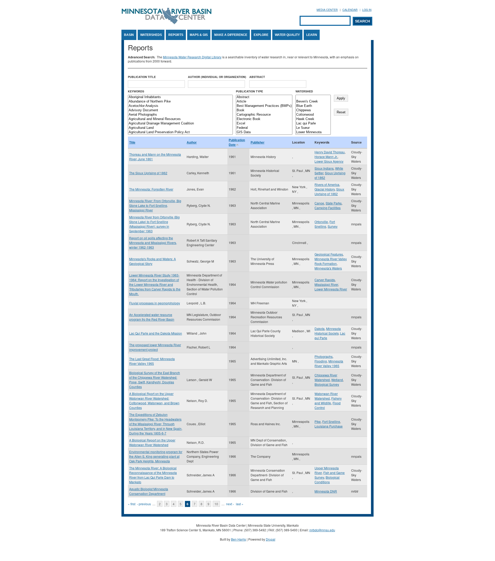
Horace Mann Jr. (326, 156)
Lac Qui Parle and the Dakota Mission (155, 333)
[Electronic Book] (264, 119)
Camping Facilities (328, 208)
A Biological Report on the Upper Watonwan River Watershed (152, 442)
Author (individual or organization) (217, 77)
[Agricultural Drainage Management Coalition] (180, 123)
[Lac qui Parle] (313, 123)
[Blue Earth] (313, 106)
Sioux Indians (324, 168)
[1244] (313, 97)
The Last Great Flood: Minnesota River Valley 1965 (152, 361)
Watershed (304, 91)
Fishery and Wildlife (328, 400)
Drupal (270, 539)
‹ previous (144, 504)
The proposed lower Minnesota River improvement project (155, 347)
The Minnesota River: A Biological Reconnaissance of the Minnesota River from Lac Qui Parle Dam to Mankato (153, 475)
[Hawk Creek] (313, 119)
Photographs (324, 356)
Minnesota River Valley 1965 (329, 363)
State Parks (334, 203)
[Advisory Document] (180, 110)
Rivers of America (327, 184)
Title (132, 142)
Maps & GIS (199, 35)
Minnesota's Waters (328, 268)
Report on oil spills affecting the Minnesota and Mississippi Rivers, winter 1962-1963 (153, 242)
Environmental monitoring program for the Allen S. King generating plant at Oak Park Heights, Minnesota (155, 456)
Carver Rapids (325, 280)
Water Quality (287, 35)
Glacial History (325, 189)
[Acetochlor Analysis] (180, 106)
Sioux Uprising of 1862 (329, 191)
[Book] (264, 110)
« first (131, 504)
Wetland (337, 379)
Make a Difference (230, 35)
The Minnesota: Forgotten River (151, 189)
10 (216, 504)
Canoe (319, 203)
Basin (129, 35)
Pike (318, 421)
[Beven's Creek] (313, 101)
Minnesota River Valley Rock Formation (331, 261)
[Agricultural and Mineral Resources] (180, 119)
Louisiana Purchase (329, 426)
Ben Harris (238, 539)
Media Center (327, 10)
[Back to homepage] (166, 23)
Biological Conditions (327, 479)
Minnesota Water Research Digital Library (192, 57)
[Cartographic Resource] (264, 115)
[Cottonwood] (313, 115)
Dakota (320, 328)
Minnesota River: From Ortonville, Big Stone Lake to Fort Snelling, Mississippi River (155, 205)
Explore (261, 35)
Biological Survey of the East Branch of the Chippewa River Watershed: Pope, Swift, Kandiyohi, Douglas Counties (154, 379)
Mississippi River (326, 284)
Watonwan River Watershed (326, 395)
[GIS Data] (264, 132)
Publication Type (249, 91)
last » (239, 504)
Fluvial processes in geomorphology (154, 303)
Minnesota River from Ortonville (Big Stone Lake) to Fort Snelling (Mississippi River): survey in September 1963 (154, 224)
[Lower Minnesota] (313, 132)
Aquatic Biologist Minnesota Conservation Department (148, 491)
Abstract (257, 77)
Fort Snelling (325, 223)
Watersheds (151, 35)
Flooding (321, 361)
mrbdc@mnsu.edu (322, 530)
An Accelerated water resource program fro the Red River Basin (151, 316)
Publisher (258, 142)
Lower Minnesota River (331, 289)
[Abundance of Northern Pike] (180, 101)
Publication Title (142, 77)
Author (192, 142)
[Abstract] (264, 97)
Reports (175, 35)
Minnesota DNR (326, 491)
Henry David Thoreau (330, 152)
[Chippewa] (313, 110)
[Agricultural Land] (180, 128)
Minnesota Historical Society (328, 330)
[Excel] (264, 123)
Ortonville (321, 221)
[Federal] (264, 128)
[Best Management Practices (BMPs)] (264, 106)
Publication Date (237, 142)
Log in (367, 10)
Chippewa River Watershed (326, 377)
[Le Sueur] (313, 128)
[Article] (264, 101)
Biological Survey (327, 384)
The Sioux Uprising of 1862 (148, 173)
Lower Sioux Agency (329, 161)
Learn (311, 35)
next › (230, 504)
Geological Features (329, 254)
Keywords (136, 91)
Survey (332, 226)
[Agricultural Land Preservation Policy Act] (180, 132)
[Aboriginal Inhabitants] (180, 97)
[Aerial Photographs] (180, 115)
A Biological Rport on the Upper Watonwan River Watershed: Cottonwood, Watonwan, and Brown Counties (154, 400)
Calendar (350, 10)
